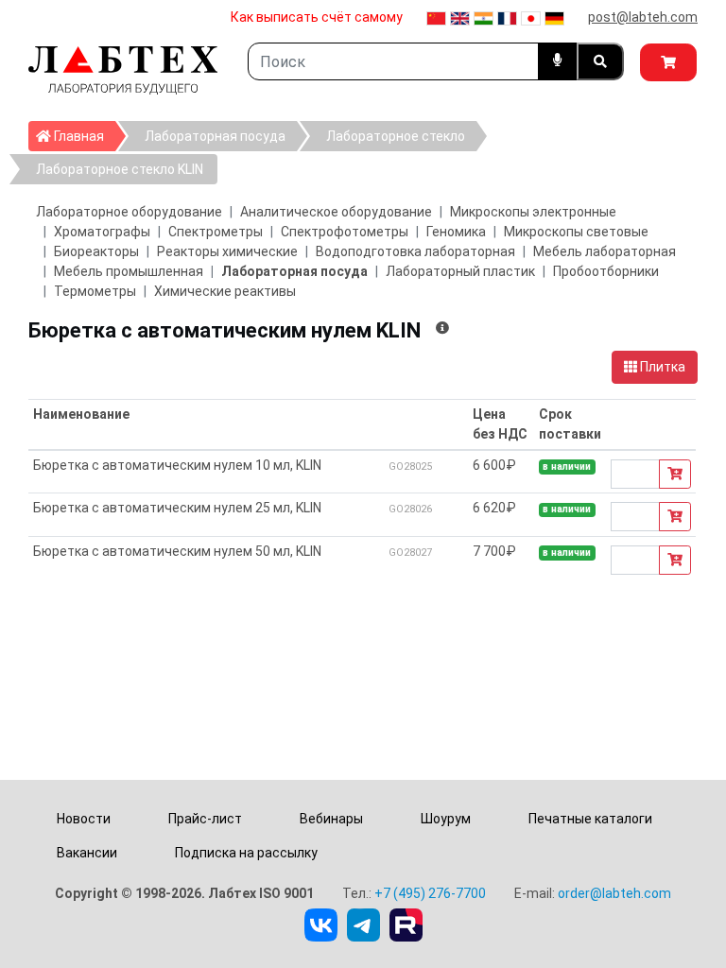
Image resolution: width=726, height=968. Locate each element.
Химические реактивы (225, 291)
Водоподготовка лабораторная (415, 251)
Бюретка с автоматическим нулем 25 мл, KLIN (177, 507)
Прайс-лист (205, 818)
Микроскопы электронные (533, 211)
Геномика (456, 231)
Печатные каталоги (590, 818)
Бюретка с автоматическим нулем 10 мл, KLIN (177, 465)
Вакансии (87, 852)
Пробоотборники (606, 271)
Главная (83, 136)
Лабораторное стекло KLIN (119, 169)
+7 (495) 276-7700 (430, 893)
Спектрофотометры (344, 231)
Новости (84, 818)
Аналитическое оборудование (336, 211)
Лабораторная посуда (215, 136)
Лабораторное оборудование (129, 211)
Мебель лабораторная (604, 251)
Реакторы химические (227, 251)
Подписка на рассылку (246, 852)
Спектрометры (215, 231)
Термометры (95, 291)
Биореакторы (96, 251)
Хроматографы (102, 231)
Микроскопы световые (576, 231)
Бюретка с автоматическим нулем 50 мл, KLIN (177, 551)
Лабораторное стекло (395, 136)
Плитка (661, 366)
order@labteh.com (614, 893)
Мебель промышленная (128, 271)
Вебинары (331, 818)
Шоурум (446, 818)
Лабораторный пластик (460, 271)
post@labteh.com (643, 17)
